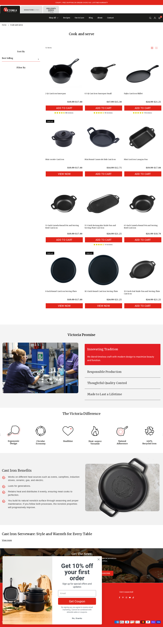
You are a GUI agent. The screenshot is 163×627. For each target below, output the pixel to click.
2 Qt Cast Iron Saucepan (55, 94)
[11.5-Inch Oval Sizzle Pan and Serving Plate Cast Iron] (142, 269)
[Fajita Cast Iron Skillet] (142, 71)
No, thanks (77, 618)
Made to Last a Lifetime (104, 394)
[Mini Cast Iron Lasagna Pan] (142, 137)
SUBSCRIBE (106, 573)
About (99, 18)
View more (7, 540)
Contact (110, 18)
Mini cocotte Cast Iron (54, 159)
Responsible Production (104, 372)
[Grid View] (152, 47)
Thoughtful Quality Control (107, 383)
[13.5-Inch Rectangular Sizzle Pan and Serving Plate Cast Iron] (103, 203)
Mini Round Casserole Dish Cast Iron (100, 159)
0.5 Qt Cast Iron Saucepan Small (98, 94)
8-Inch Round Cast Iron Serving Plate (61, 291)
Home (4, 25)
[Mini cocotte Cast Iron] (63, 137)
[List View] (156, 47)
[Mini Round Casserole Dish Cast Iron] (103, 137)
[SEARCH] (150, 18)
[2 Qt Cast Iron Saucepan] (63, 71)
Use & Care (79, 18)
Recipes (66, 18)
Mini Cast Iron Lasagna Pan (136, 159)
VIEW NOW (64, 173)
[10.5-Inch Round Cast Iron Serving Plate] (103, 269)
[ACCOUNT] (155, 18)
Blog (91, 18)
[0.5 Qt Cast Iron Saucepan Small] (103, 71)
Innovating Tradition (102, 349)
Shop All (52, 18)
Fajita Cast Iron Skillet (133, 94)
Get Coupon (77, 601)
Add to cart (64, 108)
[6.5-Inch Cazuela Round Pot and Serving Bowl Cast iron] (142, 203)
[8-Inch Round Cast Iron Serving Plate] (63, 269)
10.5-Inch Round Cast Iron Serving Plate (101, 291)
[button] (159, 18)
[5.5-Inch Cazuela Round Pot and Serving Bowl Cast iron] (63, 203)
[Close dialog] (98, 559)
